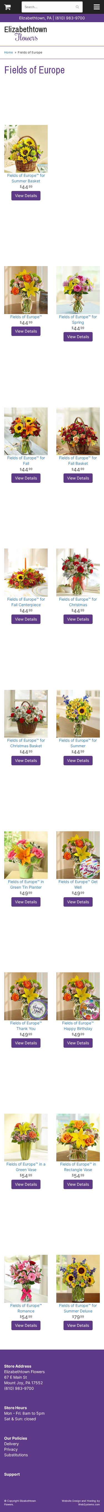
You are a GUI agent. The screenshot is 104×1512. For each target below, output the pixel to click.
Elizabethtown (25, 33)
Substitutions (16, 1454)
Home (8, 52)
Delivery (11, 1443)
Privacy (11, 1449)
